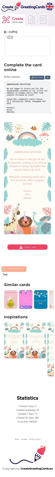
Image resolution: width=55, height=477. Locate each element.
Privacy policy (35, 439)
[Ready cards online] (43, 19)
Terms (17, 439)
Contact (24, 439)
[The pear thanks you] (11, 299)
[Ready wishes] (31, 19)
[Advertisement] (27, 46)
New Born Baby (15, 269)
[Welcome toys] (41, 299)
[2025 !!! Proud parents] (15, 340)
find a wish (38, 77)
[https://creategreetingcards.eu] (23, 6)
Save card (30, 247)
